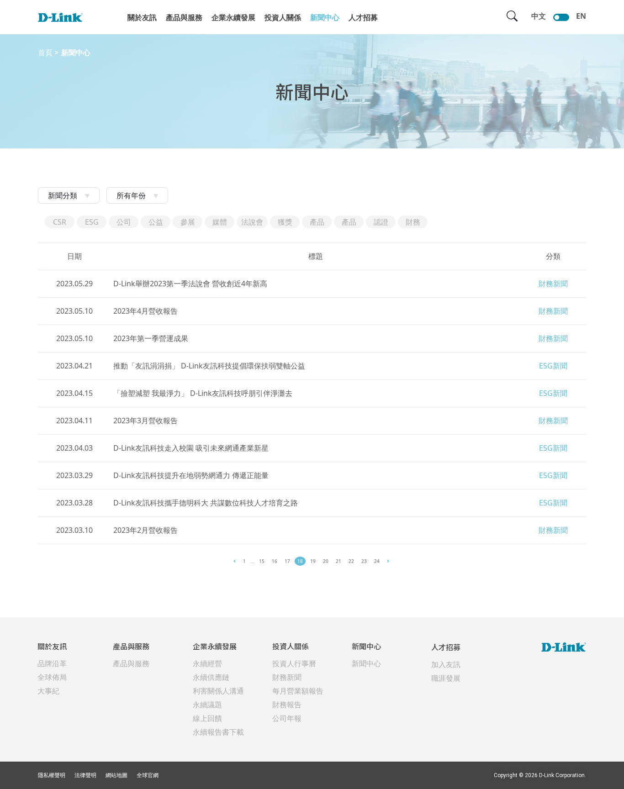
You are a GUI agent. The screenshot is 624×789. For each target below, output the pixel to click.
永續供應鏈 (211, 677)
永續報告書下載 (218, 732)
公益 (155, 222)
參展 (187, 222)
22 (351, 561)
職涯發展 (445, 678)
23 (364, 561)
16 (274, 561)
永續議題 (207, 705)
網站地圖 (116, 775)
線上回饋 (207, 718)
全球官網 (148, 775)
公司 (123, 222)
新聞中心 (324, 17)
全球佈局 (52, 677)
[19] (388, 561)
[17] (234, 561)
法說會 (252, 222)
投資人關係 (282, 17)
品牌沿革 (52, 663)
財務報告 (286, 705)
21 (338, 561)
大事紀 (48, 691)
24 (377, 561)
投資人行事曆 (294, 663)
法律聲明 (85, 775)
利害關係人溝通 (218, 691)
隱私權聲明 (51, 775)
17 (287, 561)
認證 (381, 222)
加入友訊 (445, 664)
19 (313, 561)
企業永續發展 (233, 17)
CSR (59, 222)
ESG (92, 222)
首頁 (45, 52)
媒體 (219, 222)
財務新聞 (286, 677)
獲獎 (285, 222)
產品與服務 (184, 17)
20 (325, 561)
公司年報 (286, 718)
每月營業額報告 (297, 691)
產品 (317, 222)
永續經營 (207, 663)
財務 (413, 222)
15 (261, 561)
